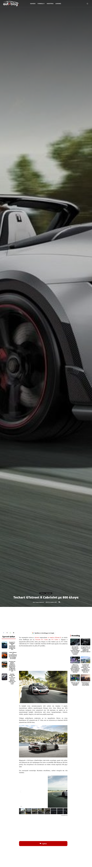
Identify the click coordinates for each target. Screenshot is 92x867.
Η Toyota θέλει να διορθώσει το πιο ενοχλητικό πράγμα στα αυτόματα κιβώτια (85, 649)
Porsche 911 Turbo (41, 639)
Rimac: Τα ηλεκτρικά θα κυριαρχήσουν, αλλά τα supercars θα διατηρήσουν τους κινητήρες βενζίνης (75, 668)
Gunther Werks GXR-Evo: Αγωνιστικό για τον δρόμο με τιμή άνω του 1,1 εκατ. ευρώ (12, 678)
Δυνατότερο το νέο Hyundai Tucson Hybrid (85, 684)
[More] (13, 632)
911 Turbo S (55, 639)
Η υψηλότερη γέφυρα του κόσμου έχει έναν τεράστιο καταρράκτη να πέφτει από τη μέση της (85, 668)
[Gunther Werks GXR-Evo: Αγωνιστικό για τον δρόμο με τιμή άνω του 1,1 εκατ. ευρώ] (4, 677)
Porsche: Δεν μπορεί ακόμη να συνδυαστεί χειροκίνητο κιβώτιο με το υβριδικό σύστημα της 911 (12, 666)
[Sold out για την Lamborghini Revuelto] (75, 677)
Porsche (42, 593)
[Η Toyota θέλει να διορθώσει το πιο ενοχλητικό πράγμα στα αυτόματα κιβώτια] (85, 642)
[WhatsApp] (10, 632)
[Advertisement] (46, 619)
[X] (6, 632)
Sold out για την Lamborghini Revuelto (75, 684)
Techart (37, 637)
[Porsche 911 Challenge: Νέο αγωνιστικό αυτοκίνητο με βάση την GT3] (4, 645)
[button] (87, 3)
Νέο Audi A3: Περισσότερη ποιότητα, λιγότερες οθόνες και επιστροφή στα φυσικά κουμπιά (75, 650)
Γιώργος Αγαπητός (39, 602)
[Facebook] (3, 632)
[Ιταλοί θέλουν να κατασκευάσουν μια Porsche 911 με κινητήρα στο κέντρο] (4, 655)
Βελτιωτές (48, 593)
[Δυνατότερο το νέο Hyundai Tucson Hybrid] (85, 677)
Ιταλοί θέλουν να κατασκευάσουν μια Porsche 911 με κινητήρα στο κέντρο (13, 655)
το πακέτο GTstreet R (54, 637)
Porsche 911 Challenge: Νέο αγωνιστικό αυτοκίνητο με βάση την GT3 (12, 645)
